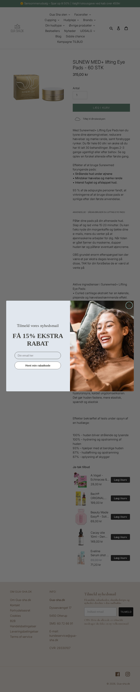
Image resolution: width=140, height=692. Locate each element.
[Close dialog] (129, 305)
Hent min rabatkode (37, 365)
